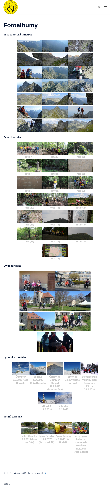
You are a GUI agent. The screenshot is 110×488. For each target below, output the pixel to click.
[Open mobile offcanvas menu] (105, 7)
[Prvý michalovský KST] (10, 6)
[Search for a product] (99, 7)
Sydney (47, 472)
